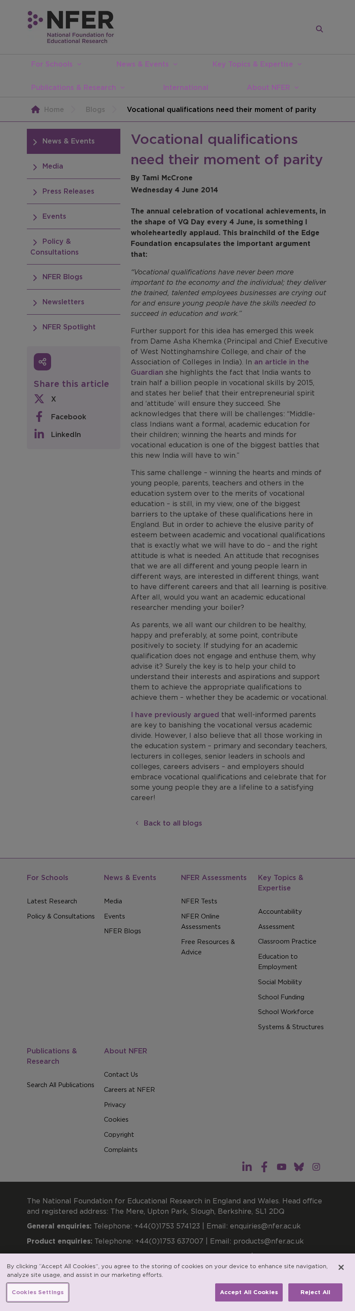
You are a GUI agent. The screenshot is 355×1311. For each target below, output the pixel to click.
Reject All (315, 1292)
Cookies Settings (38, 1292)
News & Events (142, 64)
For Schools (52, 64)
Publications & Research (73, 87)
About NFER (268, 87)
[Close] (341, 1267)
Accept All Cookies (249, 1292)
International (185, 87)
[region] (177, 1282)
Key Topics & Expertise (253, 64)
